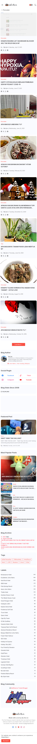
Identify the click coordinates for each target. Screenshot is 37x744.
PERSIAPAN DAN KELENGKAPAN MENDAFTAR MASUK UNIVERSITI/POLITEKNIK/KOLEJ (23, 520)
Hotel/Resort (27, 559)
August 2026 (6, 538)
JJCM (8, 562)
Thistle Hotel (18, 592)
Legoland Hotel (18, 662)
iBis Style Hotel (18, 676)
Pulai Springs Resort (18, 586)
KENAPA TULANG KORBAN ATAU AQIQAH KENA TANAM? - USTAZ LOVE (18, 289)
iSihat (27, 562)
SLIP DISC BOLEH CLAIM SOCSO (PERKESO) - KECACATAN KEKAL (23, 498)
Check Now (4, 737)
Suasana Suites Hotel (18, 624)
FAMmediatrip (17, 559)
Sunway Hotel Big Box (18, 665)
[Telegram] (7, 50)
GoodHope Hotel (18, 667)
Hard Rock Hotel (18, 580)
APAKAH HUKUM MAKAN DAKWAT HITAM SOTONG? (16, 166)
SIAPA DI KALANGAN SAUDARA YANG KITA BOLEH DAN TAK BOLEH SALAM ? (24, 487)
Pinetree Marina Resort (18, 673)
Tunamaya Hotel (18, 659)
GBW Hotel (18, 583)
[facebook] (13, 727)
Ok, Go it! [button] (6, 740)
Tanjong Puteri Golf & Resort (18, 627)
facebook (10, 375)
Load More (18, 344)
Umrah (22, 562)
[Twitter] (3, 50)
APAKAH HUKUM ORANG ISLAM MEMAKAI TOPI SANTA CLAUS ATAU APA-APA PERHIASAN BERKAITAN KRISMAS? (18, 207)
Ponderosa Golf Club (18, 609)
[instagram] (21, 727)
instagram (10, 380)
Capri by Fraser (18, 618)
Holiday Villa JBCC (18, 644)
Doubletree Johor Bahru (18, 577)
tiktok (29, 375)
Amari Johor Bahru (18, 589)
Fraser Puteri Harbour (18, 636)
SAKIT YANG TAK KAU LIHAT (11, 438)
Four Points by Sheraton (18, 647)
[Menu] (2, 5)
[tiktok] (24, 727)
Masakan (15, 562)
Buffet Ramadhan (6, 559)
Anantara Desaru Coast (18, 595)
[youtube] (18, 727)
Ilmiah (3, 562)
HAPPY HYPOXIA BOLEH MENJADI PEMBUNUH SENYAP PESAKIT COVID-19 (17, 83)
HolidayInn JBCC (18, 603)
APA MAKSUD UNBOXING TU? (11, 124)
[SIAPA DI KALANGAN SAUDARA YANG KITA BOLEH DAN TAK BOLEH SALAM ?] (6, 488)
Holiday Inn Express (18, 641)
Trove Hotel (18, 612)
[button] (31, 5)
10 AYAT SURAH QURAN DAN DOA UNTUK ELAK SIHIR (24, 509)
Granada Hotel (18, 650)
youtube (28, 380)
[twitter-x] (16, 727)
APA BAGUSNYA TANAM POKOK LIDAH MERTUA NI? (18, 248)
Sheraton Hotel (18, 656)
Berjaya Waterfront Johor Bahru (18, 633)
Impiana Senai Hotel (18, 606)
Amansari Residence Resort (18, 630)
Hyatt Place (18, 653)
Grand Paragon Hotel (18, 601)
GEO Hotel (18, 638)
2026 (4, 537)
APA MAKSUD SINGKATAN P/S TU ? (13, 330)
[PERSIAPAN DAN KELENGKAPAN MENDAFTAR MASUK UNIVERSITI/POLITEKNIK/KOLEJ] (6, 521)
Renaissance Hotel (18, 574)
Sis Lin (10, 356)
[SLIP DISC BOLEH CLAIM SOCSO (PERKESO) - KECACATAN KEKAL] (6, 499)
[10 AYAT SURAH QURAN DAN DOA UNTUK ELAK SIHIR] (6, 510)
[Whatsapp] (5, 50)
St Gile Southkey (18, 621)
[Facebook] (1, 50)
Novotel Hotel (18, 670)
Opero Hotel (18, 615)
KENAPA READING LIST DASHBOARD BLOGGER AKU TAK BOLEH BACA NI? (17, 42)
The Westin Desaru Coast (18, 598)
